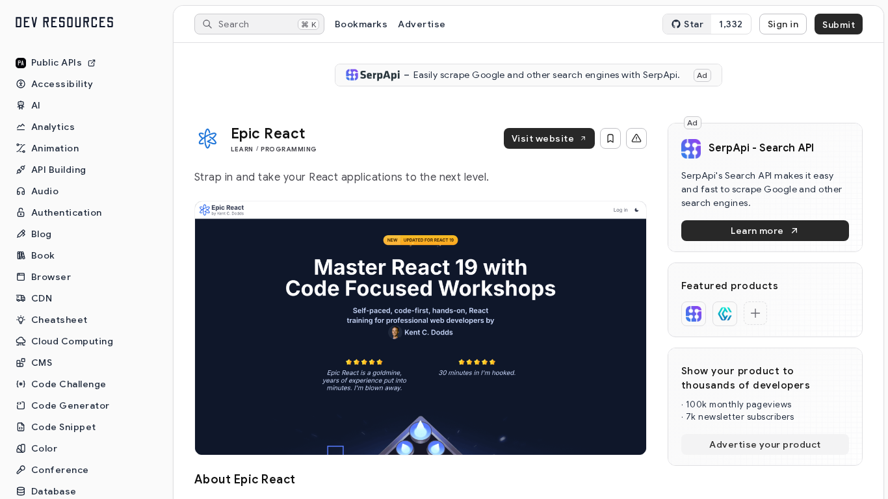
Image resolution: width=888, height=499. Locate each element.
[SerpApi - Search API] (693, 313)
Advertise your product (765, 444)
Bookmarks (361, 24)
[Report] (636, 138)
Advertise (421, 24)
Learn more (757, 231)
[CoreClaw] (724, 313)
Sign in (783, 24)
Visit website (543, 138)
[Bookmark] (610, 138)
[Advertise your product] (755, 313)
